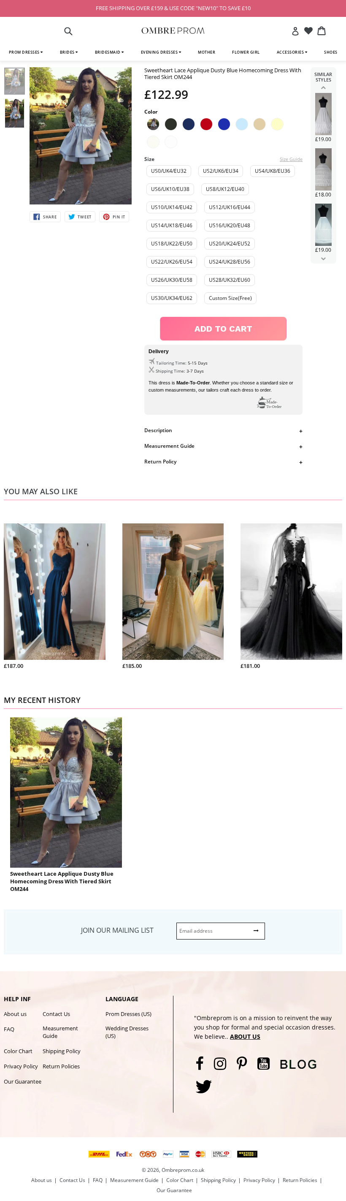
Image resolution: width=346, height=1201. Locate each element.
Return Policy (160, 461)
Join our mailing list (117, 930)
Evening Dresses (160, 52)
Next (323, 258)
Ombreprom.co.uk (183, 1170)
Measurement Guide (169, 445)
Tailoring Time (170, 363)
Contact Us (56, 1014)
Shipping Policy (62, 1051)
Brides (68, 52)
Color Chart (18, 1051)
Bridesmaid (108, 52)
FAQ (9, 1029)
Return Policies (61, 1066)
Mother (206, 52)
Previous (323, 87)
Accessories (291, 52)
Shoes (331, 52)
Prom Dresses (25, 52)
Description (158, 430)
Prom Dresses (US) (128, 1014)
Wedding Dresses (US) (127, 1032)
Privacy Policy (21, 1066)
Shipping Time (170, 371)
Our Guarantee (22, 1081)
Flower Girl (246, 52)
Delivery (159, 351)
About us (15, 1014)
